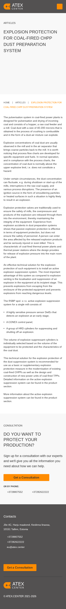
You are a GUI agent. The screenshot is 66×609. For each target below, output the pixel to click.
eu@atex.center (16, 547)
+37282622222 (40, 492)
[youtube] (6, 556)
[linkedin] (12, 556)
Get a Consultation (26, 477)
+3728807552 (15, 492)
